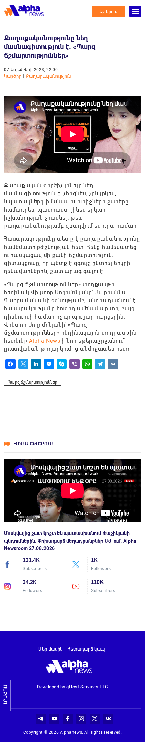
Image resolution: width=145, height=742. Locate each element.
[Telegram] (100, 364)
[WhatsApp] (87, 364)
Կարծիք (13, 76)
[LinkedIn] (36, 364)
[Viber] (74, 364)
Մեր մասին (50, 649)
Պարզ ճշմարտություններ (32, 382)
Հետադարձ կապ (86, 649)
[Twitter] (23, 364)
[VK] (113, 364)
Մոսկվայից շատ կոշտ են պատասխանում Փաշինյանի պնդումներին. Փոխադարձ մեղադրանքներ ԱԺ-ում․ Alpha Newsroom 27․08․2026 (70, 541)
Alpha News (44, 341)
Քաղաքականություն (48, 76)
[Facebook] (10, 364)
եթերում (109, 11)
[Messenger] (48, 364)
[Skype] (61, 364)
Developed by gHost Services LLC (72, 686)
